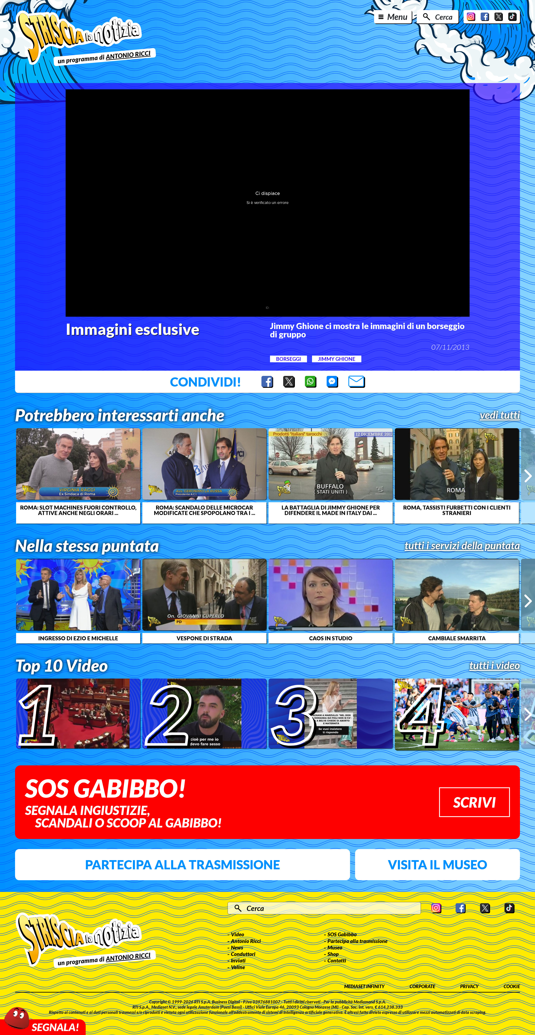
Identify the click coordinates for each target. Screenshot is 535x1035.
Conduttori (243, 954)
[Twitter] (498, 17)
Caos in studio (330, 638)
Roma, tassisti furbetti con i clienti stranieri (457, 510)
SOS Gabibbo (342, 934)
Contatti (336, 960)
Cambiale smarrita (457, 638)
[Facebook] (485, 17)
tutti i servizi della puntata (462, 545)
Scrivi (474, 802)
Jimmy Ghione (336, 359)
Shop (333, 954)
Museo (334, 947)
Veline (238, 967)
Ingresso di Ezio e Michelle (78, 638)
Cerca (443, 16)
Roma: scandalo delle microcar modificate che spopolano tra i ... (204, 510)
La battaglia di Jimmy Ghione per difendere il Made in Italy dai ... (331, 510)
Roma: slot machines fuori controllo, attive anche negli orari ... (78, 510)
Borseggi (288, 359)
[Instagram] (471, 17)
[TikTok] (512, 17)
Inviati (238, 960)
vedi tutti (500, 415)
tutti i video (494, 665)
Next (528, 476)
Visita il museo (437, 864)
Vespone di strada (204, 638)
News (237, 947)
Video (237, 934)
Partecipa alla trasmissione (182, 864)
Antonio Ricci (246, 941)
